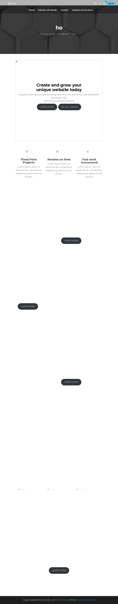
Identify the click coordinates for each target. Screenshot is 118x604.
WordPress (62, 600)
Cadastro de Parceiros (82, 10)
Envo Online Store (85, 600)
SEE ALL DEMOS (69, 107)
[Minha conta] (100, 3)
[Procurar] (95, 3)
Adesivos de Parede (47, 10)
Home (32, 10)
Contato (64, 10)
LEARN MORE (47, 107)
